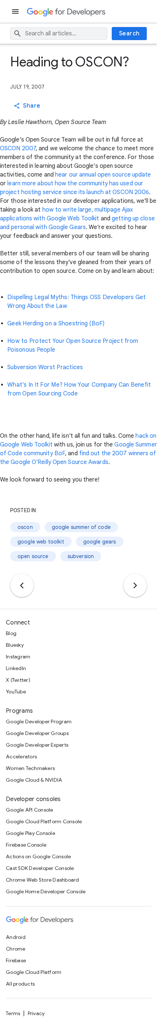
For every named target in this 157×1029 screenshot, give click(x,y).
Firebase (16, 960)
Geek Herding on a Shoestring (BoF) (56, 323)
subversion (81, 556)
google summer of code (81, 527)
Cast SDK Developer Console (40, 868)
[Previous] (22, 585)
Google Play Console (30, 833)
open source (33, 556)
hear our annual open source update (103, 174)
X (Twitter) (18, 680)
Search (129, 33)
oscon (25, 527)
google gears (99, 541)
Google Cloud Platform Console (44, 821)
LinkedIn (16, 668)
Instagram (18, 656)
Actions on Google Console (38, 856)
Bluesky (15, 645)
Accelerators (21, 756)
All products (20, 983)
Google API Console (29, 809)
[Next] (135, 585)
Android (16, 937)
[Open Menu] (16, 11)
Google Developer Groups (37, 733)
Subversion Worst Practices (45, 367)
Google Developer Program (39, 721)
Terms (13, 1013)
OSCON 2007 (18, 148)
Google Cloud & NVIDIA (34, 780)
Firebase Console (26, 845)
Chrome (16, 948)
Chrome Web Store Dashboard (42, 880)
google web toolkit (41, 541)
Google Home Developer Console (45, 891)
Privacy (36, 1013)
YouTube (16, 691)
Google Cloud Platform (33, 972)
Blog (11, 633)
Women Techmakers (30, 768)
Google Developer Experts (37, 745)
